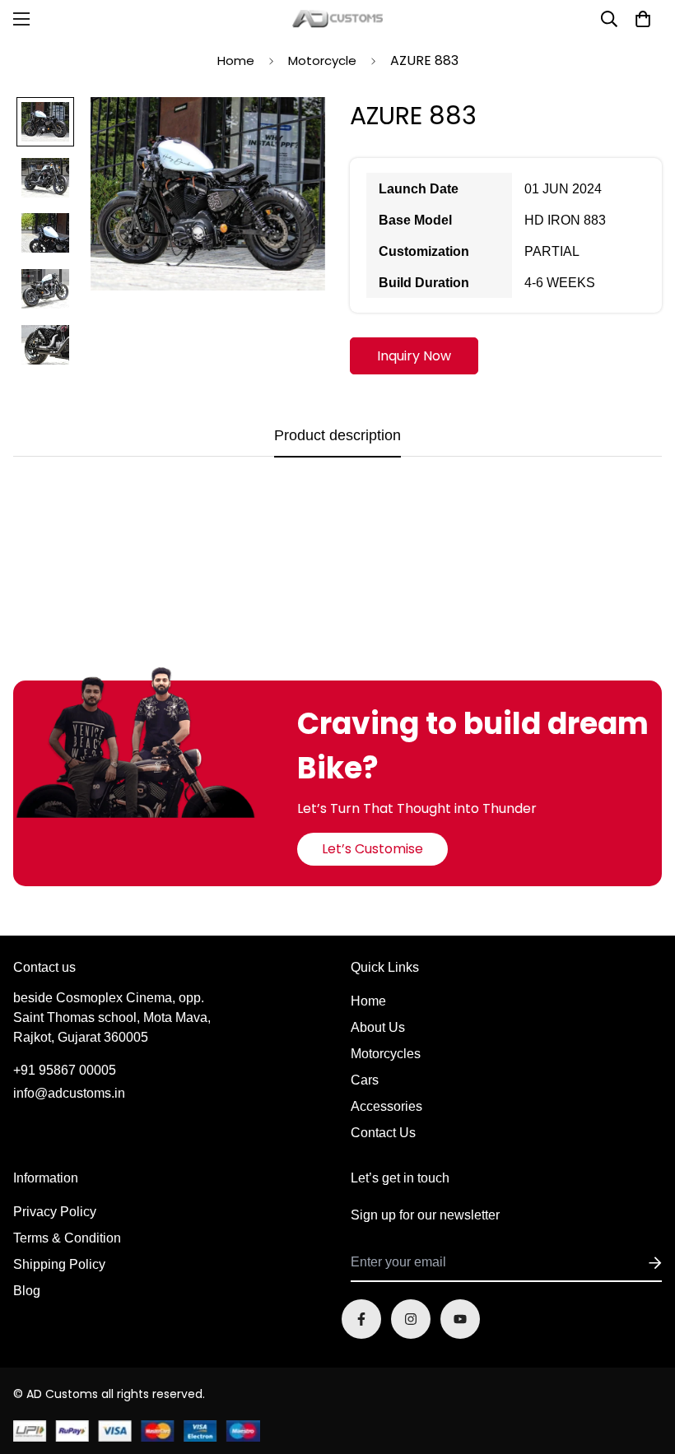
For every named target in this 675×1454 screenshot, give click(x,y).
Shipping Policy (59, 1264)
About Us (378, 1027)
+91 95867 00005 (64, 1070)
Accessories (386, 1106)
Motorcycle (322, 60)
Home (235, 60)
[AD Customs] (337, 19)
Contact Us (383, 1133)
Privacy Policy (54, 1212)
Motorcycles (386, 1054)
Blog (26, 1291)
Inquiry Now (414, 355)
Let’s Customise (372, 848)
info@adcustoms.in (69, 1093)
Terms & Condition (67, 1238)
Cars (365, 1080)
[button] (643, 19)
